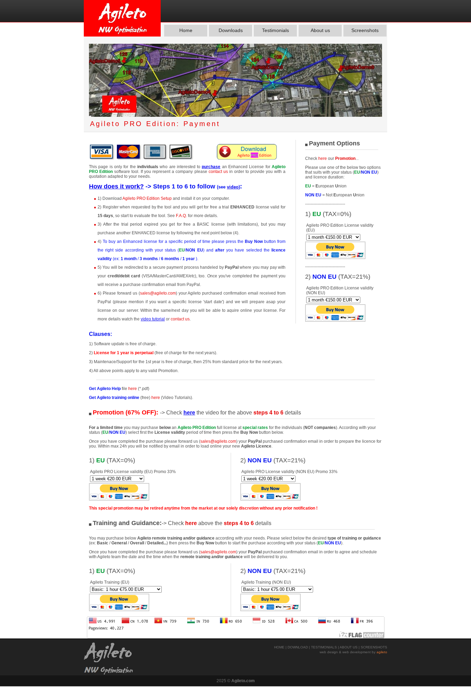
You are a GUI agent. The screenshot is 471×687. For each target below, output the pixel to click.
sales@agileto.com (158, 293)
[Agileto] (122, 18)
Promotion (345, 158)
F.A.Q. (181, 215)
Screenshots (365, 30)
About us (320, 30)
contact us (219, 171)
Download (298, 647)
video (233, 186)
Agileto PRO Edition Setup (147, 198)
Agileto (382, 652)
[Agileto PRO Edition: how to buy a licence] (141, 158)
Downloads (231, 30)
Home (185, 30)
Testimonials (275, 30)
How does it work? (116, 186)
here (322, 158)
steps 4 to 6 (268, 413)
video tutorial (153, 319)
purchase (211, 166)
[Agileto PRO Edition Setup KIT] (247, 158)
